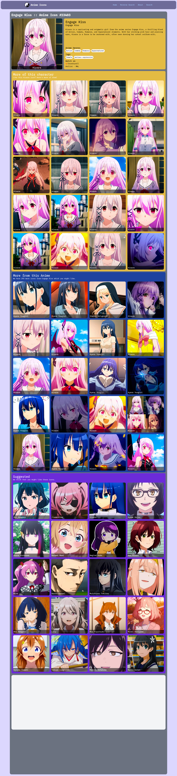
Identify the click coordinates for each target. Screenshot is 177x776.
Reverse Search (127, 5)
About (140, 5)
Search (149, 5)
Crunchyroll (73, 64)
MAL (77, 66)
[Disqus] (88, 702)
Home (115, 5)
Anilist (69, 66)
